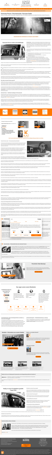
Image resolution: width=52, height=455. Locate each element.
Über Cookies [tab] (36, 221)
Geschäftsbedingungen (9, 439)
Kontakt (6, 432)
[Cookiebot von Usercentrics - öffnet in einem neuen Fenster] (38, 219)
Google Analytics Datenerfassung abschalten (6, 443)
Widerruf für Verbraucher (4, 442)
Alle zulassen (36, 235)
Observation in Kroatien (30, 345)
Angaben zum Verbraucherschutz (13, 441)
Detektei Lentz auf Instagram (13, 348)
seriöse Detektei (10, 104)
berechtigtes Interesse (33, 60)
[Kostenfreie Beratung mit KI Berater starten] (2, 452)
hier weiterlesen (38, 356)
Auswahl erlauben (26, 235)
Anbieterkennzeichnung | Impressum (5, 438)
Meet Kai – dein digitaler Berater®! (32, 332)
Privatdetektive (8, 97)
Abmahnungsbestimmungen (4, 440)
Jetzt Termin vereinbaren (38, 271)
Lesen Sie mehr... (6, 302)
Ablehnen (16, 235)
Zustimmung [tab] (15, 221)
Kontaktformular (15, 379)
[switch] (22, 232)
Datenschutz (14, 439)
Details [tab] (26, 221)
